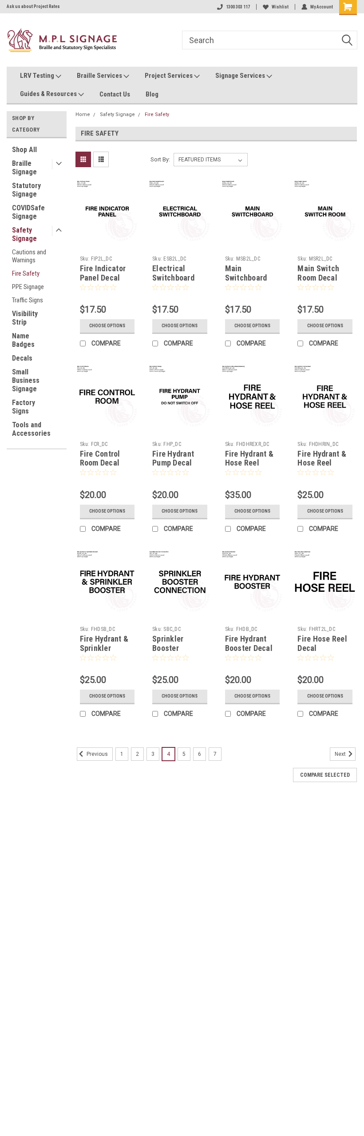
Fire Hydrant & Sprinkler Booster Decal (104, 648)
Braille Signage (24, 167)
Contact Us (114, 94)
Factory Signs (23, 406)
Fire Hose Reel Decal (322, 643)
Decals (22, 358)
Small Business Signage (26, 380)
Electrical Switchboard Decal (173, 278)
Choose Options (107, 325)
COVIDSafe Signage (28, 212)
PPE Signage (28, 287)
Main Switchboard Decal (246, 278)
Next (341, 754)
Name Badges (23, 340)
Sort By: (160, 159)
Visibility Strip (25, 317)
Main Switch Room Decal (318, 273)
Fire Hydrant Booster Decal (249, 643)
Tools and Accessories (31, 429)
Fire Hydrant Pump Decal (173, 458)
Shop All (24, 149)
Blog (152, 94)
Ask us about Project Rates (33, 6)
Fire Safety (26, 273)
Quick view (107, 236)
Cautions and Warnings (29, 256)
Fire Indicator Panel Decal (103, 273)
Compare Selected (325, 775)
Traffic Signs (27, 300)
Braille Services (100, 76)
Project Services (169, 76)
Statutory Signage (26, 189)
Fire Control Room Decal (100, 458)
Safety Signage (24, 234)
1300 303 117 (238, 6)
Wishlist (280, 6)
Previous (96, 754)
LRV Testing (37, 76)
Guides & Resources (49, 94)
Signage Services (240, 76)
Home (82, 114)
